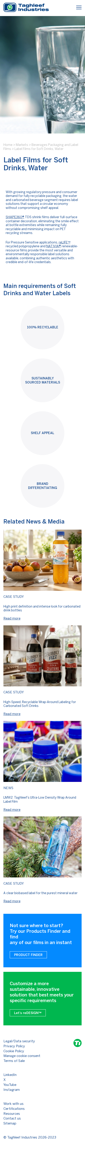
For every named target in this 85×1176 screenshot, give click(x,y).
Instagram (11, 1090)
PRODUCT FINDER (28, 955)
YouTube (9, 1085)
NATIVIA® (53, 246)
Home (7, 145)
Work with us (13, 1104)
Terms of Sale (14, 1061)
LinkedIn (10, 1075)
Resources (11, 1114)
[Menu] (79, 8)
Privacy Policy (14, 1046)
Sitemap (9, 1123)
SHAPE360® (15, 217)
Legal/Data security (19, 1041)
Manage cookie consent (21, 1056)
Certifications (14, 1109)
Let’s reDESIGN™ (27, 1013)
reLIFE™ (64, 242)
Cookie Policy (13, 1051)
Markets (22, 145)
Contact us (12, 1118)
